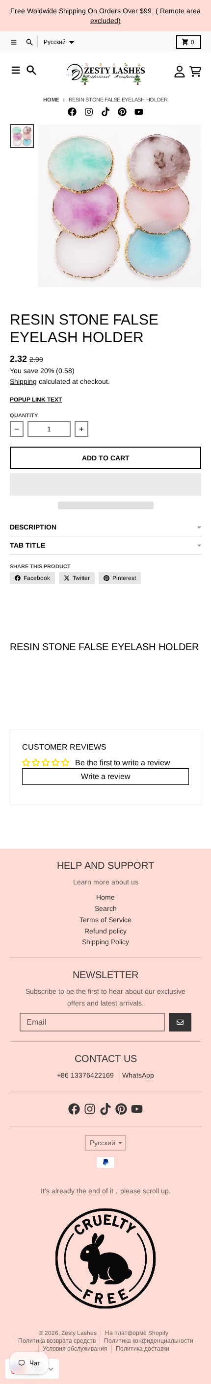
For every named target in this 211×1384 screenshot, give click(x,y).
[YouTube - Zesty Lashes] (138, 111)
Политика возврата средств (57, 1340)
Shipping (23, 381)
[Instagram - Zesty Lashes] (88, 111)
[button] (105, 484)
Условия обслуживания (75, 1348)
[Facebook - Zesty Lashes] (72, 111)
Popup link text (36, 399)
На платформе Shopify (136, 1333)
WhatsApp (138, 1075)
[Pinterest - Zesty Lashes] (122, 111)
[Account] (179, 71)
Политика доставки (142, 1348)
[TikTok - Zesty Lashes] (105, 111)
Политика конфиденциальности (148, 1340)
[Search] (31, 70)
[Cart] (195, 71)
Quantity (24, 415)
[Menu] (16, 70)
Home (51, 99)
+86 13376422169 (85, 1075)
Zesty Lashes (79, 1333)
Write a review (106, 776)
